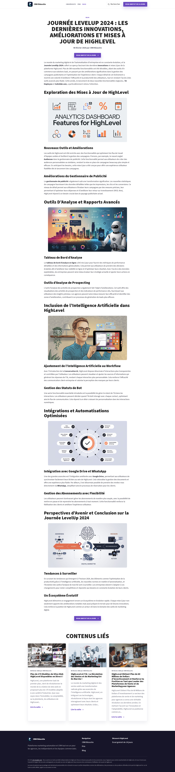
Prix (79, 4)
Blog (84, 4)
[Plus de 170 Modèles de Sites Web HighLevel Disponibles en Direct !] (47, 655)
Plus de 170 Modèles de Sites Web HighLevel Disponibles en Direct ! (46, 675)
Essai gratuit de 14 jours (135, 4)
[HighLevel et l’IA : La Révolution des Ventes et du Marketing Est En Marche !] (87, 655)
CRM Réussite (71, 4)
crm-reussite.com (37, 760)
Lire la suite (35, 707)
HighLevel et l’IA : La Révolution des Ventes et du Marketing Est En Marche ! (86, 677)
